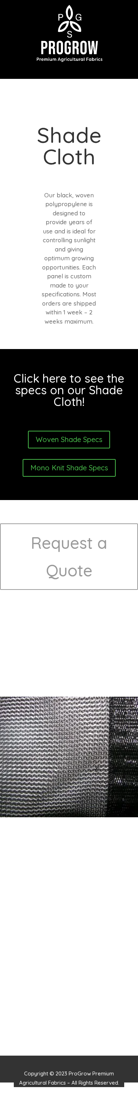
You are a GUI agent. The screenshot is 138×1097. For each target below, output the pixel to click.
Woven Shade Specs (69, 439)
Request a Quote (69, 557)
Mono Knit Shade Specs (69, 467)
